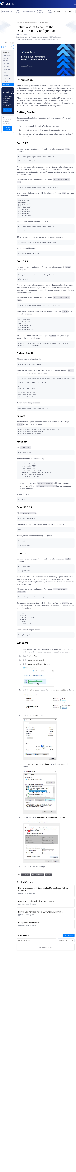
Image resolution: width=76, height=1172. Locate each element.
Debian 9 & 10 (7, 69)
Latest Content (17, 11)
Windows (6, 84)
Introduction (7, 55)
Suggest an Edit (7, 128)
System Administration (31, 22)
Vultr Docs (5, 11)
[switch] (12, 43)
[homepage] (7, 4)
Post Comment (68, 935)
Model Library (50, 11)
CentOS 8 (6, 66)
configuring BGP (56, 91)
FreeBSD (5, 75)
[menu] (75, 4)
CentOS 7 (6, 63)
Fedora (5, 72)
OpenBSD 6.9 (7, 78)
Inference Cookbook (40, 11)
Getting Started (5, 59)
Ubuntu (5, 81)
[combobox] (66, 940)
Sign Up (6, 110)
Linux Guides (44, 22)
